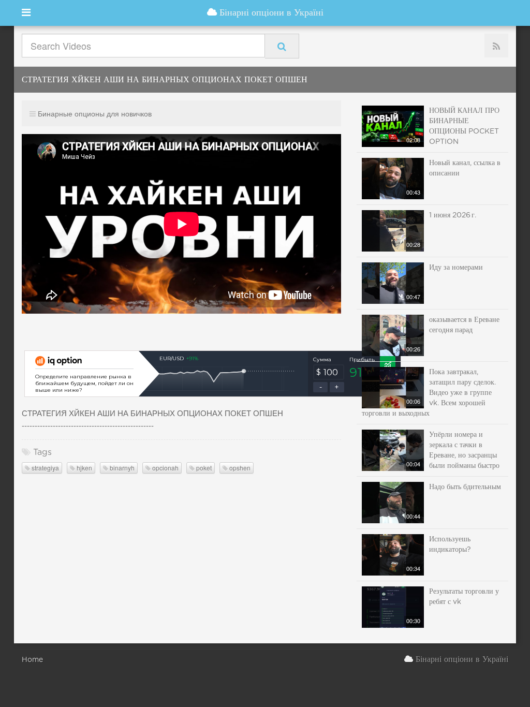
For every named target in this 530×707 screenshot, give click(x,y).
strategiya (44, 467)
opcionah (165, 467)
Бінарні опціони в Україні (270, 13)
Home (32, 660)
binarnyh (121, 467)
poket (203, 467)
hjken (83, 467)
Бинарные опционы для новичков (95, 113)
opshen (239, 467)
